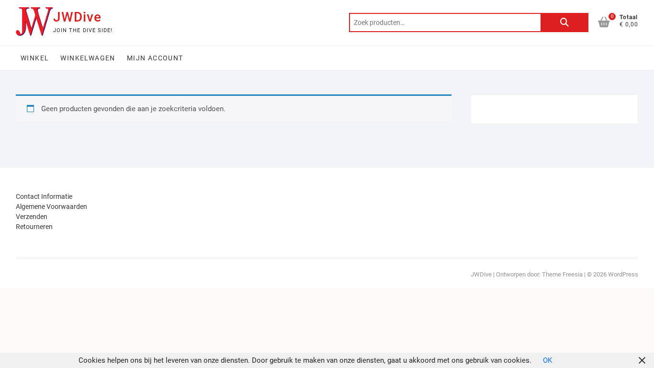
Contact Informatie (44, 196)
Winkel (35, 58)
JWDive (77, 17)
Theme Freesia (562, 274)
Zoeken (564, 22)
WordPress (623, 274)
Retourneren (34, 226)
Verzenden (31, 216)
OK (547, 360)
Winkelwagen (87, 58)
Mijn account (155, 58)
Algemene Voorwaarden (51, 206)
